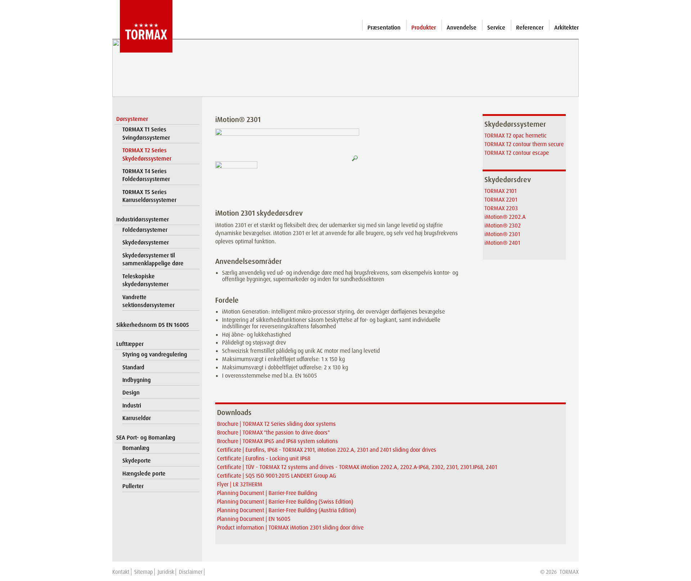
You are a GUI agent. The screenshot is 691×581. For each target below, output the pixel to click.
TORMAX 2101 (500, 191)
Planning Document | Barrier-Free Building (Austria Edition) (286, 510)
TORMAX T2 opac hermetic (515, 135)
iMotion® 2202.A (504, 217)
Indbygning (136, 380)
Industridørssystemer (142, 219)
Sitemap (143, 572)
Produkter (423, 27)
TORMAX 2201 (500, 199)
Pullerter (133, 486)
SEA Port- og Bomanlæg (145, 437)
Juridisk (166, 572)
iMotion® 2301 (502, 234)
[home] (142, 26)
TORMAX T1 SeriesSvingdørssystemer (146, 133)
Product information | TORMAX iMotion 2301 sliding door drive (290, 527)
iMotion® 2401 (502, 243)
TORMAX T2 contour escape (516, 153)
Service (496, 27)
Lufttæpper (130, 344)
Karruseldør (136, 418)
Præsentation (384, 27)
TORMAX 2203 (501, 208)
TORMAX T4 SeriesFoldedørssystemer (146, 175)
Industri (131, 405)
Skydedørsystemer (145, 242)
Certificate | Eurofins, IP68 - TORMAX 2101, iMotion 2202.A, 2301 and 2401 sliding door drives (326, 450)
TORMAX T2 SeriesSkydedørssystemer (146, 154)
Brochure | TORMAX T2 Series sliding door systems (276, 424)
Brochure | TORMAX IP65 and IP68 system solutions (277, 441)
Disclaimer (191, 572)
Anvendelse (462, 27)
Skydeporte (136, 460)
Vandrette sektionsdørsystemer (148, 301)
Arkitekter (566, 27)
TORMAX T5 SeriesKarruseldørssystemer (149, 196)
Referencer (529, 27)
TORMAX (569, 572)
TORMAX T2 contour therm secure (524, 144)
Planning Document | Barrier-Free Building (267, 493)
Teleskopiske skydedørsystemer (145, 280)
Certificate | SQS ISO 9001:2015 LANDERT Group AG (276, 475)
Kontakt (121, 572)
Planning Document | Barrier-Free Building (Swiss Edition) (285, 501)
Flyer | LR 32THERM (239, 484)
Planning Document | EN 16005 (253, 519)
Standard (133, 367)
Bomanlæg (135, 448)
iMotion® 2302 (502, 225)
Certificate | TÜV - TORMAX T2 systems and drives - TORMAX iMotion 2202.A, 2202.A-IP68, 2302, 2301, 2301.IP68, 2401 (357, 467)
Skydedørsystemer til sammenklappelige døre (153, 259)
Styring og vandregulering (154, 354)
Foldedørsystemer (144, 230)
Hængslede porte (144, 473)
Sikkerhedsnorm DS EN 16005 (152, 325)
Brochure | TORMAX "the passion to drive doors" (273, 432)
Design (131, 392)
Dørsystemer (132, 119)
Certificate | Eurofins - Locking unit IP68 (263, 458)
